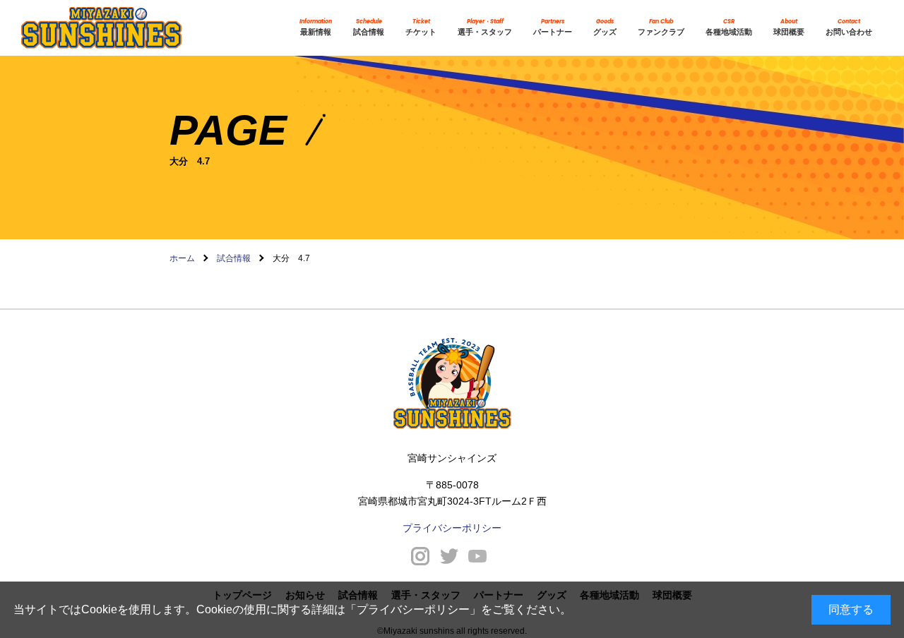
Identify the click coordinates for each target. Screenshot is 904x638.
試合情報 (368, 27)
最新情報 (315, 27)
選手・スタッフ (485, 27)
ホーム (182, 258)
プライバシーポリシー (413, 609)
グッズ (605, 27)
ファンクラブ (661, 27)
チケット (420, 27)
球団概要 (788, 27)
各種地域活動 (729, 27)
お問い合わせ (849, 27)
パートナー (552, 27)
